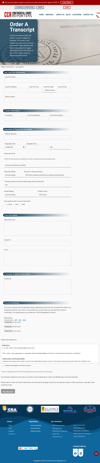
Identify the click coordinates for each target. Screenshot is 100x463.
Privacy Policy (33, 371)
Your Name (8, 115)
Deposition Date (10, 144)
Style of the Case (9, 220)
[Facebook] (75, 453)
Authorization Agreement (9, 340)
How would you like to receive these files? (17, 201)
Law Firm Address (11, 87)
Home (41, 14)
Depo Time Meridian (55, 144)
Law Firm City (34, 87)
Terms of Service (44, 371)
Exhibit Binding (8, 191)
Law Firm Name (10, 77)
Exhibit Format (42, 191)
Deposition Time (32, 144)
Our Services (56, 422)
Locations (76, 14)
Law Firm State (49, 87)
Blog (68, 14)
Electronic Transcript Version (33, 171)
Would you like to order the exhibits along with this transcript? (24, 181)
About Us (60, 14)
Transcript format (9, 153)
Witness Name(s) (10, 134)
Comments (7, 278)
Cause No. (7, 240)
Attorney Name (10, 96)
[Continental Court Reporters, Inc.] (18, 14)
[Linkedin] (80, 453)
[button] (67, 2)
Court (6, 249)
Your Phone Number (56, 115)
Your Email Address (34, 115)
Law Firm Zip (62, 87)
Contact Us (88, 14)
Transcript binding (9, 171)
